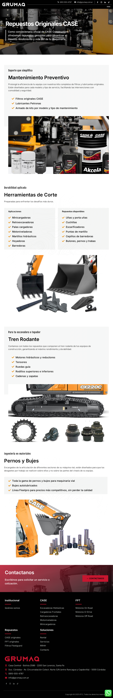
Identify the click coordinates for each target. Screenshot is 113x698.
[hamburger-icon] (108, 7)
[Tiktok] (108, 2)
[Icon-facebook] (97, 2)
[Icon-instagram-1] (101, 2)
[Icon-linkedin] (105, 2)
